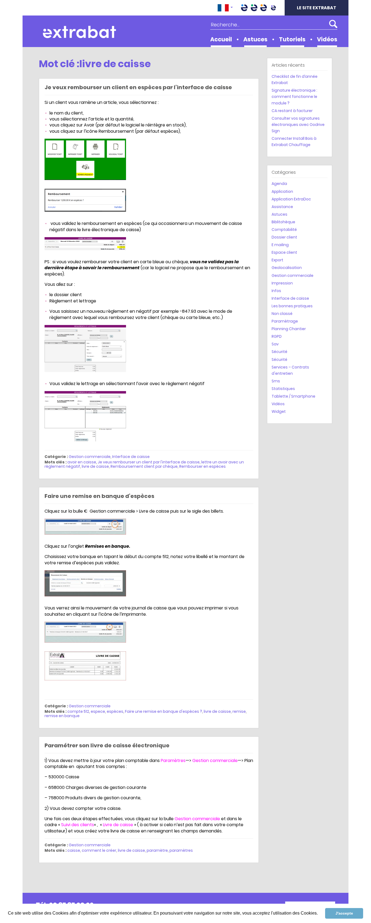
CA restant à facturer (292, 110)
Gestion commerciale (90, 456)
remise (239, 711)
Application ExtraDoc (291, 199)
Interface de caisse (131, 456)
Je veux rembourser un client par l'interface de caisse (149, 462)
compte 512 (78, 711)
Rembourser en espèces (202, 466)
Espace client (284, 252)
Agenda (279, 183)
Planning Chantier (289, 329)
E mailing (280, 244)
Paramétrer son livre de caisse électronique (107, 745)
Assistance (282, 206)
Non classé (282, 313)
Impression (282, 283)
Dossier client (284, 237)
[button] (225, 8)
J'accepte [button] (344, 913)
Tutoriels (292, 39)
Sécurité (279, 351)
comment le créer (99, 850)
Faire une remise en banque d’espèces (99, 496)
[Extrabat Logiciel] (273, 7)
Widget (279, 411)
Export (277, 260)
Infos (276, 290)
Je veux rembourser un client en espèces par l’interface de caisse (138, 87)
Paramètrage (285, 321)
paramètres (181, 850)
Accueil (221, 39)
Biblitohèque (283, 222)
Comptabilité (284, 229)
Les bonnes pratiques (292, 306)
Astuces (255, 39)
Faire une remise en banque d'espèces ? (163, 711)
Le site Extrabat (316, 8)
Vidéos (327, 39)
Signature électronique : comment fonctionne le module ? (294, 97)
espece (98, 711)
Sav (275, 344)
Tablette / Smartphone (293, 396)
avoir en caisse (81, 462)
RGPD (277, 336)
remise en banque (62, 715)
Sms (276, 381)
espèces (115, 711)
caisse (73, 850)
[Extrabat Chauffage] (264, 7)
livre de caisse (95, 466)
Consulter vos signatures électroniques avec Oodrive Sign (298, 125)
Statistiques (283, 388)
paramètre (157, 850)
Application (282, 191)
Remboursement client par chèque (144, 466)
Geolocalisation (287, 267)
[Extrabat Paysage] (254, 7)
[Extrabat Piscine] (244, 7)
